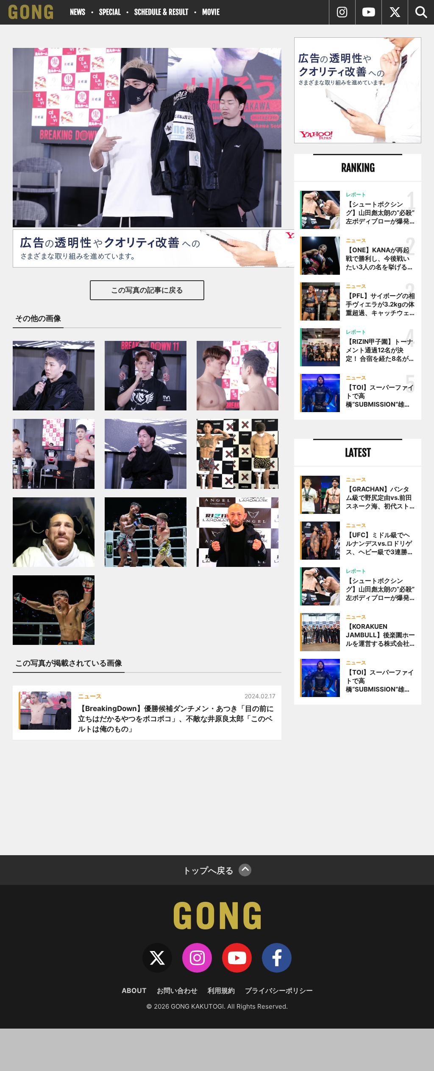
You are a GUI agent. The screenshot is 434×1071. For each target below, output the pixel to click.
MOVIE (211, 12)
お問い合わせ (177, 990)
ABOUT (134, 990)
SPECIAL (109, 12)
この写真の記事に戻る (147, 290)
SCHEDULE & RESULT (161, 12)
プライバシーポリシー (279, 990)
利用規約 (221, 990)
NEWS (77, 12)
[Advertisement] (357, 777)
